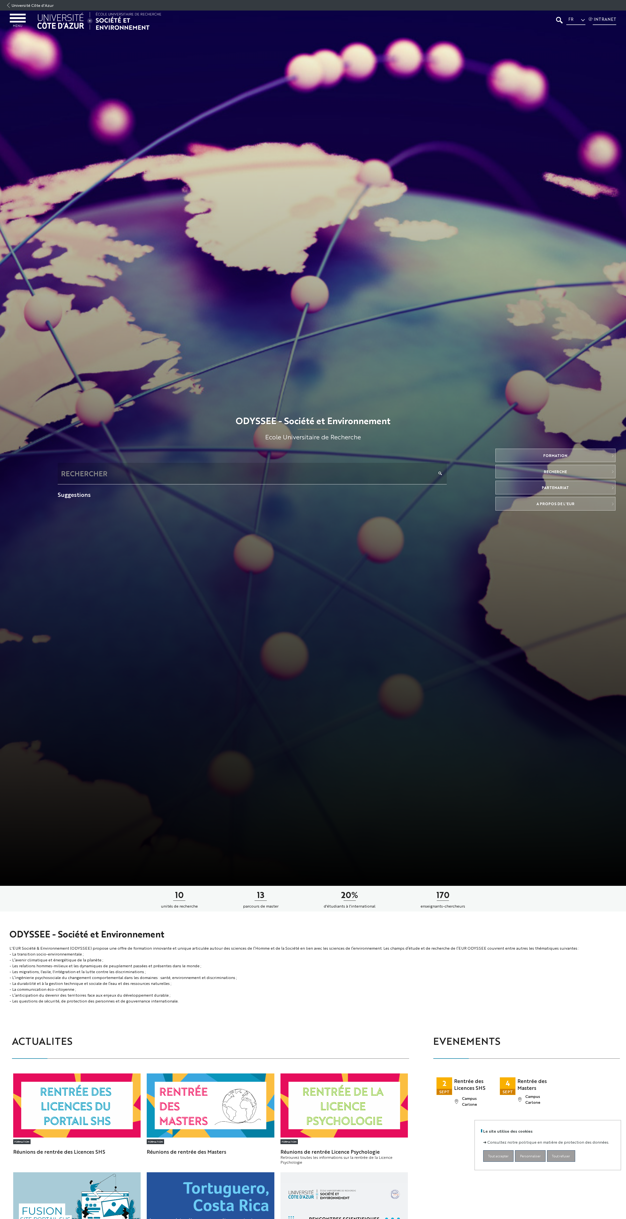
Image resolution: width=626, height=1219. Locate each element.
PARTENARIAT (555, 487)
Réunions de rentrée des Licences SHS (59, 1151)
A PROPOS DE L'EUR (555, 503)
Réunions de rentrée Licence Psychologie (330, 1151)
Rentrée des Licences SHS (469, 1084)
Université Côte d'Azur (32, 5)
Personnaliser (530, 1156)
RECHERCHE (555, 471)
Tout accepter (498, 1156)
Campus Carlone (469, 1101)
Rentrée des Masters (532, 1084)
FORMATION (555, 455)
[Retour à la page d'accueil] (99, 21)
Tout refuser (561, 1156)
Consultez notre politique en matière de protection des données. (548, 1141)
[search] (247, 473)
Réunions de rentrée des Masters (186, 1151)
